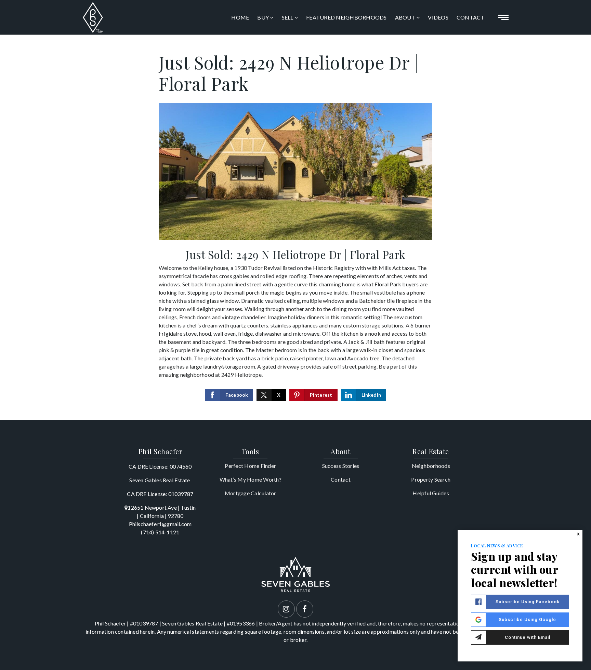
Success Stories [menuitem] (340, 465)
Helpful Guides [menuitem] (430, 493)
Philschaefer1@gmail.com (160, 524)
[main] (295, 227)
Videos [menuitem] (438, 17)
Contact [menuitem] (471, 17)
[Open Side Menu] (503, 17)
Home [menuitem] (240, 17)
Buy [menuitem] (263, 17)
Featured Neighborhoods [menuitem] (346, 17)
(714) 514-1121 (160, 532)
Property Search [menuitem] (430, 479)
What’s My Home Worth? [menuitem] (250, 479)
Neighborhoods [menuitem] (431, 465)
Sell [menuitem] (288, 17)
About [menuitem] (406, 17)
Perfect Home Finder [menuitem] (250, 465)
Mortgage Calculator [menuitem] (250, 493)
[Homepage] (93, 17)
